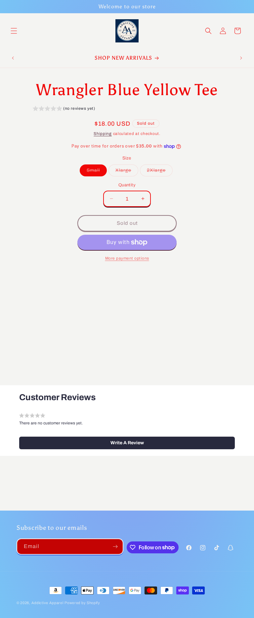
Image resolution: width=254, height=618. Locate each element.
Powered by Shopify (82, 603)
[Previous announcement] (13, 58)
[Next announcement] (241, 58)
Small (97, 171)
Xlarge (126, 171)
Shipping (103, 133)
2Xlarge (160, 171)
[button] (14, 31)
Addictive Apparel (47, 603)
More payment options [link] (127, 258)
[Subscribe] (115, 546)
